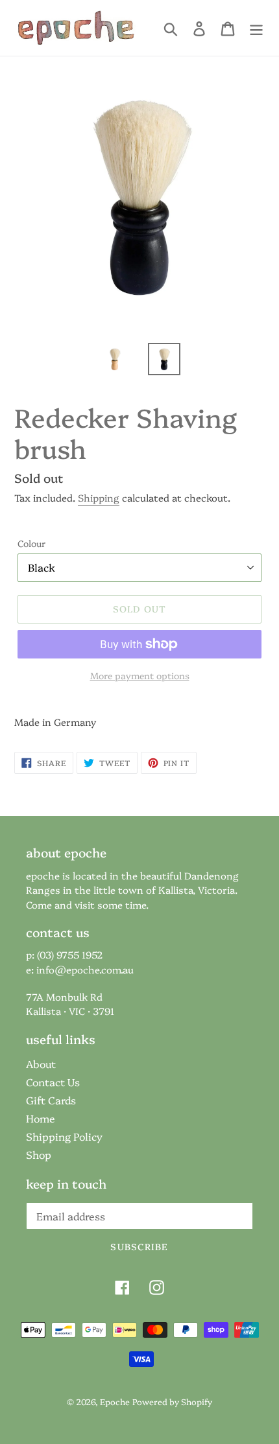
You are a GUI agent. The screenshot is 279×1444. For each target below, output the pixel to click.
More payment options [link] (139, 675)
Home (40, 1118)
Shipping (98, 497)
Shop (38, 1154)
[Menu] (256, 28)
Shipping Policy (64, 1136)
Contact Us (53, 1082)
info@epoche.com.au (85, 969)
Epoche (115, 1401)
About (41, 1063)
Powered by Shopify (172, 1401)
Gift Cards (51, 1100)
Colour (31, 543)
